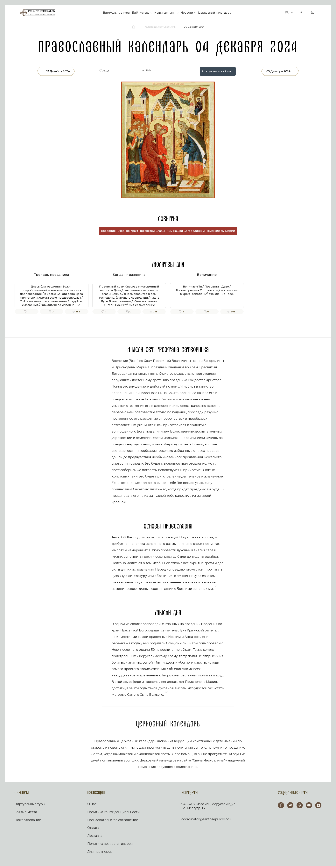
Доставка (94, 836)
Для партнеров (99, 852)
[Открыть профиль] (312, 12)
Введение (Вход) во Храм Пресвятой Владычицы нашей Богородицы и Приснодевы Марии (168, 231)
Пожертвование (28, 820)
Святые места (26, 812)
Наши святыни (165, 12)
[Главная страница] (134, 26)
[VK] (290, 805)
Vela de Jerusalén (37, 13)
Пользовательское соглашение (112, 820)
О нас (91, 804)
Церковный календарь (214, 12)
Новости (187, 12)
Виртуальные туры (116, 12)
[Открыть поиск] (301, 12)
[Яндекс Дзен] (318, 805)
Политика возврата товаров (110, 844)
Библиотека (140, 12)
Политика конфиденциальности (113, 812)
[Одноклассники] (300, 805)
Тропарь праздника (51, 275)
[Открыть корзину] (281, 12)
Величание (207, 275)
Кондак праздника (129, 275)
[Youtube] (309, 805)
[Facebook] (281, 805)
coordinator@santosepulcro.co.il (206, 819)
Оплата (93, 828)
